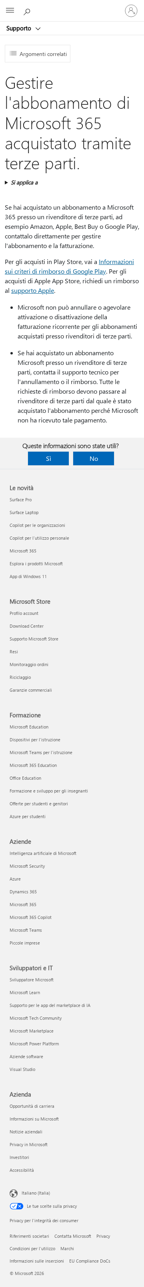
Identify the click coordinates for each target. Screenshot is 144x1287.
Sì (48, 458)
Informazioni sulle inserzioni (37, 1261)
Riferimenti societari (29, 1236)
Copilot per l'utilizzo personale (39, 538)
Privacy (103, 1236)
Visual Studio (22, 1069)
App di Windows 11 (28, 576)
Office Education (25, 778)
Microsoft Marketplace (32, 1031)
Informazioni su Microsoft (34, 1119)
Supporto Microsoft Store (34, 639)
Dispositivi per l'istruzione (35, 740)
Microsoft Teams (26, 930)
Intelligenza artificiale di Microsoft (43, 853)
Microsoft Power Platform (34, 1044)
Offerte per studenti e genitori (39, 804)
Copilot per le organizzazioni (37, 525)
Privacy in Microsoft (29, 1144)
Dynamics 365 (23, 892)
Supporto (19, 28)
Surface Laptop (24, 512)
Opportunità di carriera (32, 1106)
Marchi (67, 1248)
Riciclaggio (20, 677)
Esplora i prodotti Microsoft (36, 563)
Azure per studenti (28, 816)
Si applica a (24, 182)
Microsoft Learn (25, 992)
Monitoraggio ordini (29, 664)
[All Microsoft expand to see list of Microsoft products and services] (10, 10)
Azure (15, 879)
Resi (14, 652)
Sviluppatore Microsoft (32, 980)
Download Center (27, 626)
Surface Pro (21, 499)
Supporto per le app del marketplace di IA (50, 1005)
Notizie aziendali (26, 1132)
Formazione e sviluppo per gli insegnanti (49, 791)
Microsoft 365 (23, 551)
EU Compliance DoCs (89, 1261)
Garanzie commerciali (31, 690)
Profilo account (24, 613)
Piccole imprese (25, 943)
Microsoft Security (27, 866)
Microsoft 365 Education (33, 765)
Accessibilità (22, 1170)
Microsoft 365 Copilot (31, 917)
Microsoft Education (29, 727)
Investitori (19, 1157)
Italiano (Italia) (36, 1193)
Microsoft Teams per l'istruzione (41, 752)
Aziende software (26, 1056)
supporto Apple (32, 290)
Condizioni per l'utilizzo (32, 1248)
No (94, 458)
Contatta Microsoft (72, 1236)
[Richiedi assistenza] (28, 10)
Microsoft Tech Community (36, 1018)
